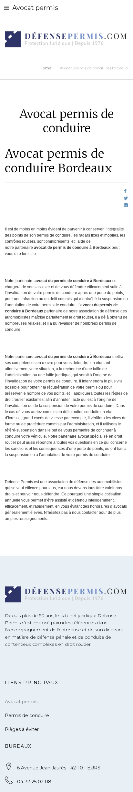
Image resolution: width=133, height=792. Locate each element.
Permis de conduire (27, 715)
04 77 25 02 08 (34, 782)
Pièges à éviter (22, 729)
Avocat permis (21, 702)
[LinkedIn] (126, 205)
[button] (66, 8)
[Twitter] (126, 198)
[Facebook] (125, 191)
